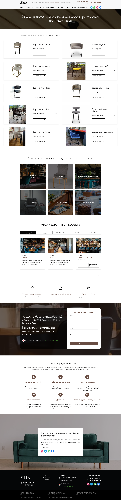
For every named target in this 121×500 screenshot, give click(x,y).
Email (71, 328)
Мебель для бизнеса (26, 35)
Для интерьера (37, 35)
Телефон (72, 322)
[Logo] (24, 3)
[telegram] (91, 7)
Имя (71, 315)
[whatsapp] (94, 7)
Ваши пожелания (75, 334)
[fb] (100, 7)
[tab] (28, 232)
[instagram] (97, 7)
